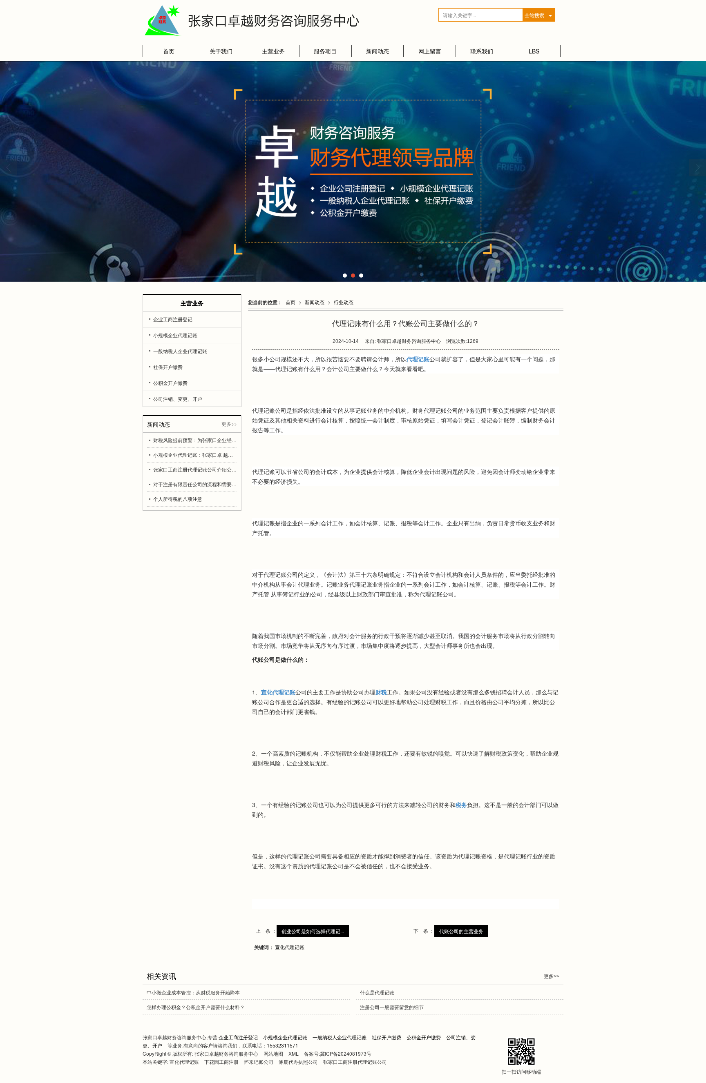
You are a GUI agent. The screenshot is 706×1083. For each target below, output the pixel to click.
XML (293, 1053)
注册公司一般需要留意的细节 (392, 1006)
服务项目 (325, 51)
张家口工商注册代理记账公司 (355, 1061)
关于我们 (221, 51)
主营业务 (273, 51)
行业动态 (343, 301)
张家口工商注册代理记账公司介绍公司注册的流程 (195, 469)
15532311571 (282, 1045)
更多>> (229, 423)
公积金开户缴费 (170, 382)
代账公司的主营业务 (461, 930)
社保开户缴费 (168, 366)
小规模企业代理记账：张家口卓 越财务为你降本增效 (195, 454)
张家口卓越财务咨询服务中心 (226, 1053)
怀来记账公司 (258, 1061)
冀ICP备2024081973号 (345, 1053)
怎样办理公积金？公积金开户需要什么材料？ (196, 1006)
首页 (168, 51)
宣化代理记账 (289, 946)
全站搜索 (534, 14)
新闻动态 (377, 51)
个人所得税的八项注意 (177, 498)
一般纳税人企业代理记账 (180, 350)
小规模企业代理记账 (175, 334)
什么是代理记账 (377, 992)
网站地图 (273, 1053)
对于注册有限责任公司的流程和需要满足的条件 (195, 483)
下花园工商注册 (221, 1061)
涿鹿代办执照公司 (298, 1061)
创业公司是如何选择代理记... (313, 930)
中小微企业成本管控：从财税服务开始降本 (193, 992)
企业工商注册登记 (172, 319)
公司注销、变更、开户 (177, 398)
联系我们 (481, 51)
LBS (534, 51)
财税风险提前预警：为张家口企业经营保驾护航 (195, 439)
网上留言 (429, 51)
